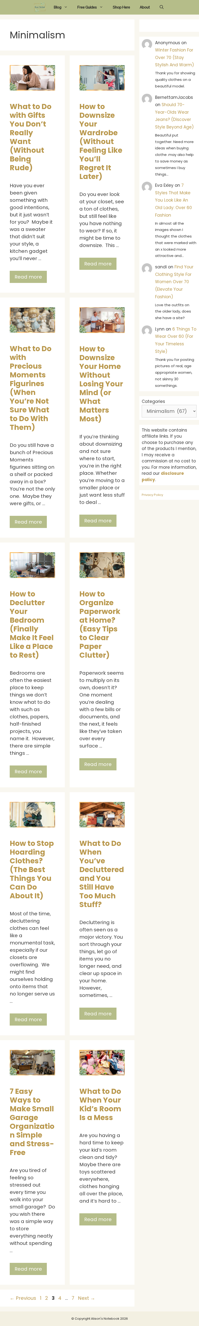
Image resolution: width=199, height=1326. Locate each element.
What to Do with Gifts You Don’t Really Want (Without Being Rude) (30, 137)
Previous (23, 1298)
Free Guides (87, 7)
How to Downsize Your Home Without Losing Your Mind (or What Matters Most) (101, 384)
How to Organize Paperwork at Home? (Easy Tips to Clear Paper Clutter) (99, 624)
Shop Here (121, 7)
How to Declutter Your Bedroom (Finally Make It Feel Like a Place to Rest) (32, 624)
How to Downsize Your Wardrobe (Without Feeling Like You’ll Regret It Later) (100, 141)
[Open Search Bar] (161, 7)
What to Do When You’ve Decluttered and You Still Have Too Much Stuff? (101, 874)
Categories (153, 401)
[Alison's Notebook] (40, 7)
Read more (28, 276)
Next (86, 1298)
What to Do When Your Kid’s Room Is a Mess (100, 1104)
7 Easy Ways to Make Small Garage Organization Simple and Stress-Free (32, 1122)
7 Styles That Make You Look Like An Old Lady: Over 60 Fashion (173, 200)
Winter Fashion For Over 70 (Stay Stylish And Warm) (174, 57)
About (145, 7)
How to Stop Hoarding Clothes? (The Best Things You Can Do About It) (32, 869)
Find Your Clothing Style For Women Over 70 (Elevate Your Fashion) (174, 281)
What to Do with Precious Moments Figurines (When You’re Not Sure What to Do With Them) (30, 388)
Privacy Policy (152, 495)
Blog (57, 7)
